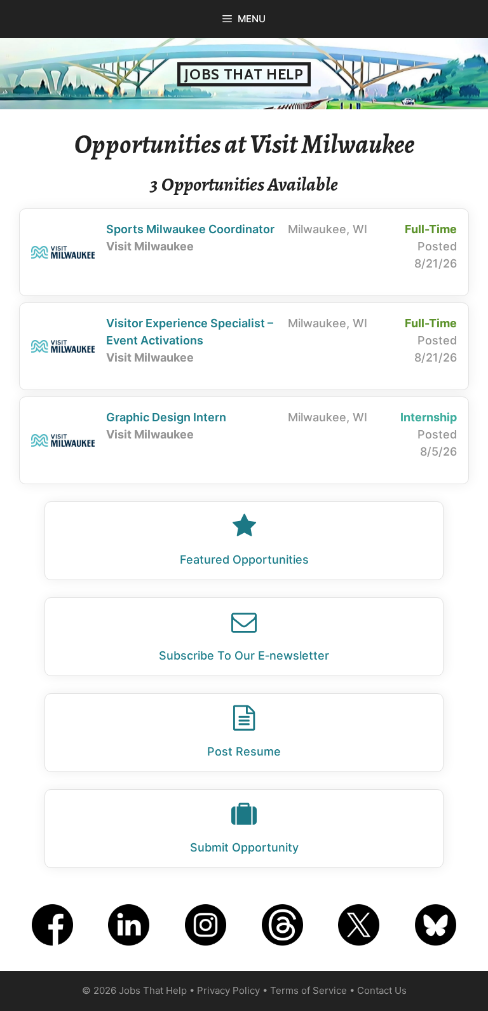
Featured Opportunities (244, 559)
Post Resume (244, 751)
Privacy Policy (228, 990)
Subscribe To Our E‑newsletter (244, 655)
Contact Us (382, 990)
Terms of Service (308, 990)
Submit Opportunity (244, 847)
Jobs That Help (244, 74)
